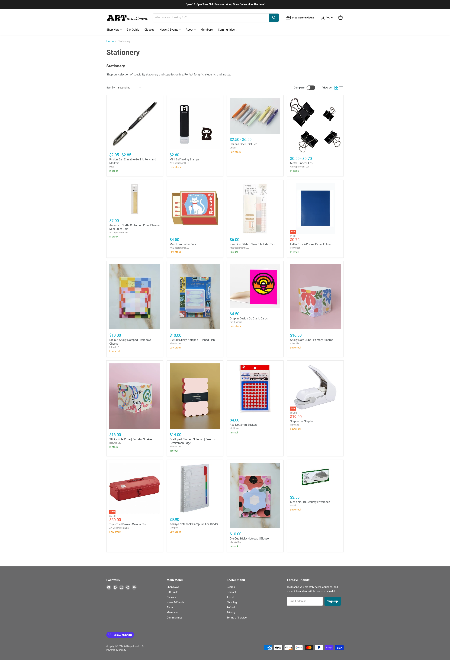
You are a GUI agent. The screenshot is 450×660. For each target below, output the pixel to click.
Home (110, 41)
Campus (174, 527)
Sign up (332, 601)
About (190, 29)
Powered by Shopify (116, 650)
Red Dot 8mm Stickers (243, 424)
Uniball (233, 147)
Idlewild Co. (115, 347)
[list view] (341, 87)
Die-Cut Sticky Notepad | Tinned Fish (192, 340)
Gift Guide (133, 29)
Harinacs (294, 424)
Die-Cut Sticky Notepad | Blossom (250, 538)
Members (207, 29)
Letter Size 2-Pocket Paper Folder (310, 244)
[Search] (274, 18)
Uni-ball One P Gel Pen (243, 144)
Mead (293, 505)
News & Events (169, 29)
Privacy (231, 612)
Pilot (111, 166)
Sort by (110, 87)
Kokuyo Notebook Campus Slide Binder (194, 524)
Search (231, 587)
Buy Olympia (236, 322)
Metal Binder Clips (301, 163)
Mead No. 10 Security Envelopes (310, 502)
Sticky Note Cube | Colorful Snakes (130, 439)
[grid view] (336, 87)
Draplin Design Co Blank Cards (249, 318)
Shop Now (113, 29)
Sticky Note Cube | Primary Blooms (311, 340)
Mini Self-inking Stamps (184, 159)
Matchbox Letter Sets (183, 244)
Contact (231, 592)
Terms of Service (237, 617)
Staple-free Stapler (301, 421)
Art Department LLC (179, 163)
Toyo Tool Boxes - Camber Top (128, 524)
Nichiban (234, 428)
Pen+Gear (295, 247)
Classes (149, 29)
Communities (226, 29)
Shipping (232, 602)
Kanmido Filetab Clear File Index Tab (252, 244)
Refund (231, 607)
